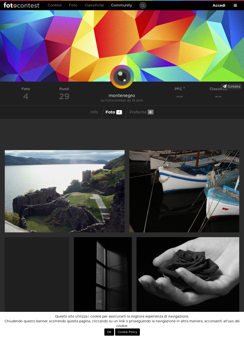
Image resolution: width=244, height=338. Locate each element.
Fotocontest (21, 5)
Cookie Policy (127, 332)
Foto (73, 5)
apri (65, 191)
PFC (179, 89)
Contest (55, 5)
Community (121, 5)
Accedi (219, 5)
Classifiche (94, 5)
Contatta (233, 86)
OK (109, 332)
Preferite (140, 112)
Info (94, 112)
